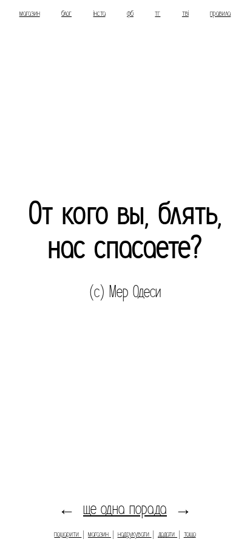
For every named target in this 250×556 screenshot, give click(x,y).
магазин (29, 13)
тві (185, 13)
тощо (190, 533)
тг (157, 13)
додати (167, 533)
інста (99, 13)
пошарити (67, 533)
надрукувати (135, 533)
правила (220, 13)
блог (66, 13)
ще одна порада (125, 508)
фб (130, 13)
